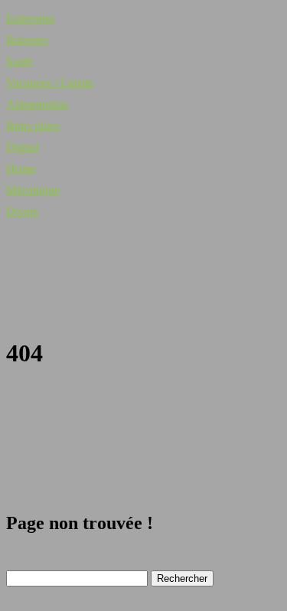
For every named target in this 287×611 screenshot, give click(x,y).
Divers (22, 211)
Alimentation (37, 104)
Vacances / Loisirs (49, 83)
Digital (22, 147)
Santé (19, 61)
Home (21, 168)
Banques (27, 40)
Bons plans (33, 125)
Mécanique (33, 190)
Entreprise (30, 18)
